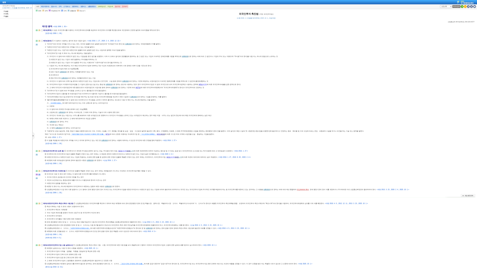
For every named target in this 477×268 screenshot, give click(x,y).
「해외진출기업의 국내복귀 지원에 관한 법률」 (88, 134)
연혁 (60, 6)
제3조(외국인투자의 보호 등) (53, 151)
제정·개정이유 (45, 6)
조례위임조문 (102, 6)
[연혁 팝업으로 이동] (39, 31)
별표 (6, 16)
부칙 (6, 14)
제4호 (128, 151)
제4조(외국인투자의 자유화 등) (54, 171)
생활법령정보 (92, 6)
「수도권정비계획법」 (148, 134)
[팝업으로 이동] (37, 45)
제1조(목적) (47, 30)
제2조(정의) (47, 41)
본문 (6, 11)
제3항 (205, 84)
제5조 (201, 84)
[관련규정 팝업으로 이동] (39, 175)
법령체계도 (75, 6)
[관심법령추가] (465, 6)
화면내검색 (456, 6)
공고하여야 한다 (303, 189)
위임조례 (110, 6)
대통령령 (128, 44)
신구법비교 (66, 6)
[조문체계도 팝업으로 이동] (37, 31)
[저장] (471, 6)
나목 (132, 151)
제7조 (107, 134)
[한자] (468, 6)
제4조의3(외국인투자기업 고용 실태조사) (58, 245)
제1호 (163, 134)
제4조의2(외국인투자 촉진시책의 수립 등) (58, 203)
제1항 (124, 151)
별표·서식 (54, 6)
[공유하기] (462, 6)
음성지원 (117, 6)
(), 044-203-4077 (461, 22)
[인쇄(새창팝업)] (474, 6)
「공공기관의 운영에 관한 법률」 (132, 264)
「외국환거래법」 (55, 103)
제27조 (138, 87)
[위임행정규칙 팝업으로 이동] (37, 175)
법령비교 (83, 6)
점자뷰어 (124, 6)
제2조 (159, 134)
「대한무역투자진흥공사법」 (79, 228)
